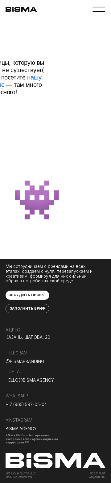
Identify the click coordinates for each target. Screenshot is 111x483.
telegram (16, 352)
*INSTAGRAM (19, 420)
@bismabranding (25, 361)
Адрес (13, 329)
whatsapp (17, 395)
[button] (27, 295)
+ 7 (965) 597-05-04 (26, 404)
